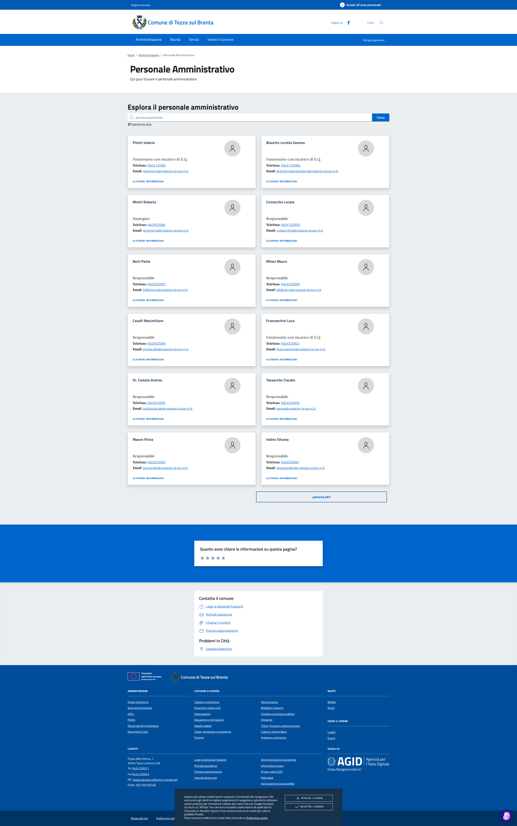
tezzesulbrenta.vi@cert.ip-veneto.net (155, 780)
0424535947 (290, 462)
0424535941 (156, 225)
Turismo (199, 737)
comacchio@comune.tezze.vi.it (299, 230)
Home (131, 55)
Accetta (312, 806)
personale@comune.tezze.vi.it (165, 468)
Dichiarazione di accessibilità (277, 783)
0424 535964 (290, 165)
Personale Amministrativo (143, 726)
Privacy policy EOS (272, 771)
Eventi (331, 738)
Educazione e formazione (209, 720)
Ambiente (266, 720)
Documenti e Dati (138, 731)
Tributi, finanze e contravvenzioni (280, 726)
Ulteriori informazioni (148, 181)
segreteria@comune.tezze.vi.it (165, 171)
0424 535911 (157, 165)
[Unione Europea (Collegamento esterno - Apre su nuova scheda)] (146, 677)
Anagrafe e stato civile (207, 708)
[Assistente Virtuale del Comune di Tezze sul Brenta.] (507, 816)
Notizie (332, 702)
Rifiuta (312, 798)
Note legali (267, 778)
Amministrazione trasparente (278, 760)
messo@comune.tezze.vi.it (296, 408)
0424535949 (290, 284)
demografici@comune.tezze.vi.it (300, 468)
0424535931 (156, 462)
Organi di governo (138, 702)
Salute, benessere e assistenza (212, 731)
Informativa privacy (272, 766)
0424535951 (156, 403)
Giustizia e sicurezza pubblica (278, 714)
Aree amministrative (140, 708)
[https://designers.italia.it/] (358, 761)
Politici (131, 720)
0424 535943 (140, 774)
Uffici (131, 714)
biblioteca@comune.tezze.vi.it (165, 290)
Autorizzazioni (202, 714)
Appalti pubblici (203, 726)
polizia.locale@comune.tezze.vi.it (167, 408)
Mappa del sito (139, 818)
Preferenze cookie (256, 818)
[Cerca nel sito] (381, 22)
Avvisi (331, 708)
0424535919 (156, 343)
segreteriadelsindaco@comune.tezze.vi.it (307, 171)
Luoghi (331, 732)
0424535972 (157, 284)
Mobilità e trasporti (272, 708)
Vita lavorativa (269, 702)
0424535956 (290, 403)
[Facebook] (347, 22)
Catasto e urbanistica (206, 702)
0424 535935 (290, 225)
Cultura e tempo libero (274, 731)
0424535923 (290, 343)
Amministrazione (149, 55)
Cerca (381, 117)
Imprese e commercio (273, 737)
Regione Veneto (140, 5)
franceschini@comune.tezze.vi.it (301, 349)
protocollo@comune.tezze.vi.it (165, 349)
